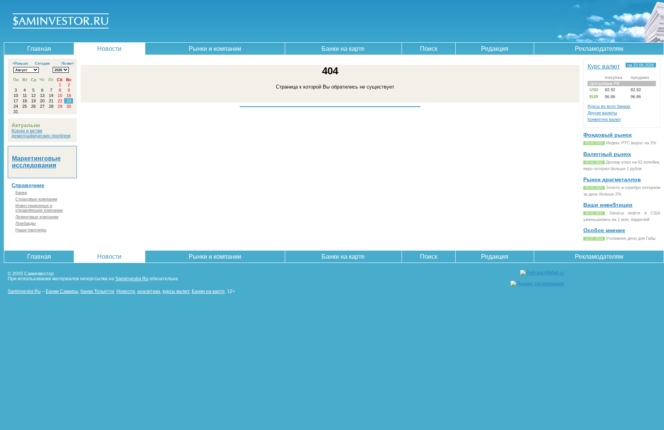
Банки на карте (343, 48)
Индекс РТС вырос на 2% (631, 143)
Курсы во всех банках (609, 106)
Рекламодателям (599, 48)
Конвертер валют (604, 119)
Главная (39, 48)
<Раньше (20, 63)
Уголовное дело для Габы (631, 238)
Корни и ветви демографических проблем (41, 133)
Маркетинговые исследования (36, 162)
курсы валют (176, 291)
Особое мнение (604, 230)
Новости (109, 48)
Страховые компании (36, 199)
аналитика (148, 291)
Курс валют (604, 66)
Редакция (494, 48)
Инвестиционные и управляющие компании (39, 207)
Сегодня (42, 63)
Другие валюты (602, 112)
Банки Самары (62, 291)
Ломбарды (25, 223)
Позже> (67, 63)
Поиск (428, 48)
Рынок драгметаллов (612, 179)
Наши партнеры (30, 230)
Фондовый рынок (607, 135)
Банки (21, 192)
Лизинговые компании (36, 216)
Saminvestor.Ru (131, 278)
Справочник (28, 185)
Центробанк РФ (604, 83)
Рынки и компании (215, 48)
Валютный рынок (607, 154)
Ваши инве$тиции (607, 205)
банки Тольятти (97, 291)
